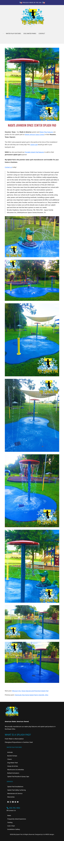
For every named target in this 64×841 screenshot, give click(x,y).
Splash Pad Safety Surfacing (16, 790)
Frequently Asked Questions (16, 819)
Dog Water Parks (29, 33)
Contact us (8, 167)
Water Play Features (13, 33)
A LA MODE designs (48, 834)
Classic (9, 759)
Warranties (11, 797)
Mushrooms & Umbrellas (15, 769)
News (9, 815)
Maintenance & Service (14, 793)
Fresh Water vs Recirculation (14, 739)
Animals (10, 752)
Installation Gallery (13, 829)
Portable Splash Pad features (34, 152)
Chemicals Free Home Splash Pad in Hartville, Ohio (31, 695)
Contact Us (12, 810)
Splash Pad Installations (15, 786)
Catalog (9, 822)
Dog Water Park (12, 763)
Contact (42, 33)
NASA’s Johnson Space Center (35, 134)
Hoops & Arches (12, 766)
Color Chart (11, 826)
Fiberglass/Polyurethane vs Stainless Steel (19, 742)
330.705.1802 (14, 808)
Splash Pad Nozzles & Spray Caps (18, 776)
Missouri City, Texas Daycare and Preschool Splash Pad (30, 691)
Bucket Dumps (12, 756)
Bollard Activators (13, 773)
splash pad (34, 144)
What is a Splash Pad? (18, 734)
